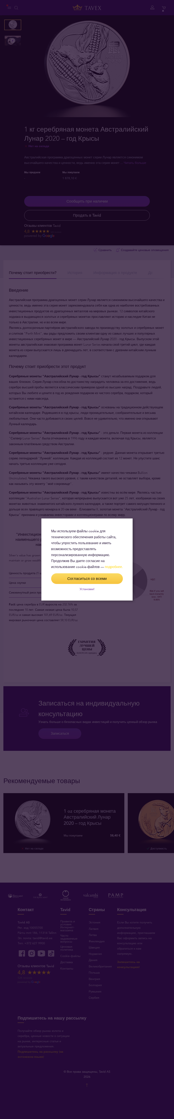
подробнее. (114, 567)
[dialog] (87, 559)
